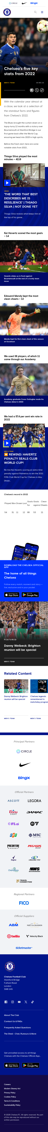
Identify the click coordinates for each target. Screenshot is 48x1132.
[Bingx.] (34, 3)
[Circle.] (14, 3)
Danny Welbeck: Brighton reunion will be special (16, 697)
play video (8, 165)
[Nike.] (24, 3)
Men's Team (9, 83)
